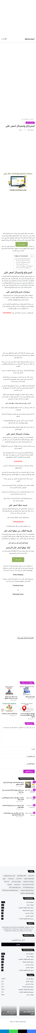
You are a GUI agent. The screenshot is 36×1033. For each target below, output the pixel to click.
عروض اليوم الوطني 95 (28, 887)
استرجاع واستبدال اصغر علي (22, 258)
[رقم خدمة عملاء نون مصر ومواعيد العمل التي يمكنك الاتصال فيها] (30, 815)
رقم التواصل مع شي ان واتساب (9, 713)
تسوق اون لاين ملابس (16, 881)
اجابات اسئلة (31, 875)
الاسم (33, 749)
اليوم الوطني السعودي (29, 878)
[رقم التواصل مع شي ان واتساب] (9, 707)
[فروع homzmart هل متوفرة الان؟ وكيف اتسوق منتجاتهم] (30, 785)
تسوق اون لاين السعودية (28, 881)
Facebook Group (18, 585)
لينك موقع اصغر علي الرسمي (24, 267)
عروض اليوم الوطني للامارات (26, 918)
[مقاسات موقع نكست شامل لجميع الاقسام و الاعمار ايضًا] (30, 800)
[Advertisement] (18, 17)
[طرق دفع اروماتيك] (27, 690)
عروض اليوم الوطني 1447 (15, 887)
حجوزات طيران (30, 916)
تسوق (4, 878)
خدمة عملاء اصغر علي (23, 264)
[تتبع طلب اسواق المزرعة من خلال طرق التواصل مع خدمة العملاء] (27, 707)
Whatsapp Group (18, 594)
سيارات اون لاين (29, 913)
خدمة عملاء (6, 881)
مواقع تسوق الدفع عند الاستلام (27, 893)
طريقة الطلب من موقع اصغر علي (25, 266)
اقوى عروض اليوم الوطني (9, 875)
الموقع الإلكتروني (31, 763)
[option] (27, 1007)
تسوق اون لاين (24, 119)
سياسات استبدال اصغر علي (24, 262)
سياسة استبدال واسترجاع (25, 638)
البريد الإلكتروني (30, 756)
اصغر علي (21, 244)
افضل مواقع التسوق (21, 875)
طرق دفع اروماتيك (30, 696)
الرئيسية (31, 119)
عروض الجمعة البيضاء (28, 910)
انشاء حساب (19, 878)
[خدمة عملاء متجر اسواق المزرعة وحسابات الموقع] (9, 690)
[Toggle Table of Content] (31, 256)
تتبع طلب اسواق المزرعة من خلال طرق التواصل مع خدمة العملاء (27, 715)
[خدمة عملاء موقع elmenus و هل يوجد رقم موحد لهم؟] (30, 792)
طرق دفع (10, 884)
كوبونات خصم (30, 905)
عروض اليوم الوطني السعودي (27, 890)
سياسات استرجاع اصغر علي (24, 260)
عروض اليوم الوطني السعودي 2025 (10, 890)
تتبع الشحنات (11, 878)
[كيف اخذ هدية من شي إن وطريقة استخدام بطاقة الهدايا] (30, 807)
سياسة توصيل (17, 884)
